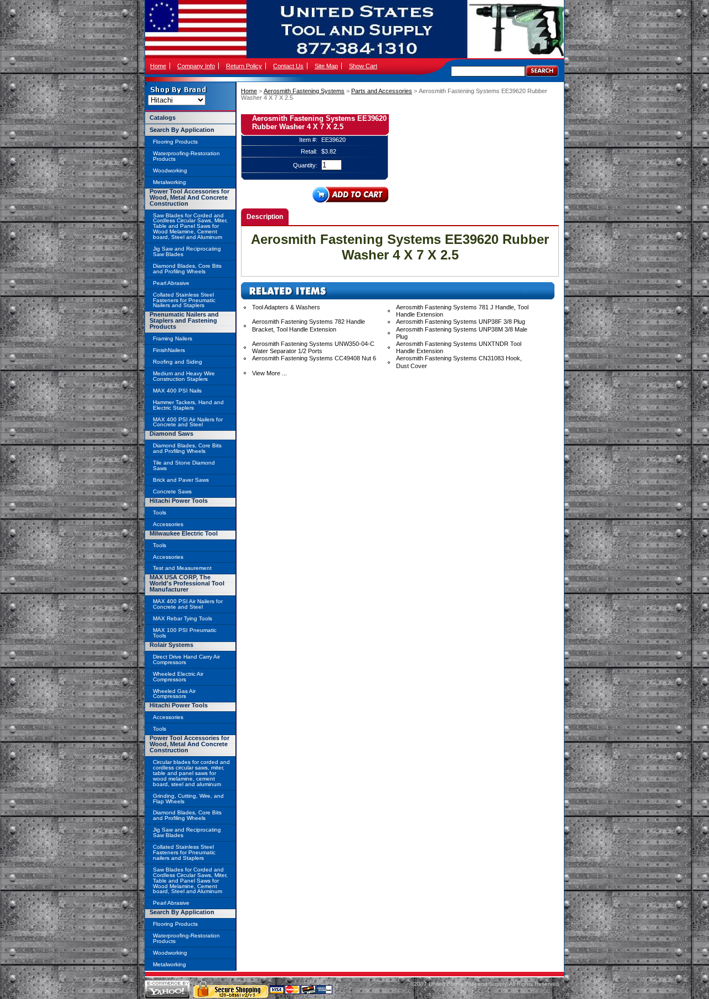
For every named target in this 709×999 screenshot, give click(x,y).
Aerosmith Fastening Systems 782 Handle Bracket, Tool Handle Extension (308, 325)
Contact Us (288, 66)
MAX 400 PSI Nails (177, 391)
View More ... (269, 373)
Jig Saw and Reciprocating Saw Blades (187, 251)
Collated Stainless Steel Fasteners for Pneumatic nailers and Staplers (184, 852)
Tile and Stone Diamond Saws (184, 465)
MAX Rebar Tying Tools (182, 618)
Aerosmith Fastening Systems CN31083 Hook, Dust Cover (459, 362)
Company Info (196, 66)
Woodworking (170, 170)
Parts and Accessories (381, 91)
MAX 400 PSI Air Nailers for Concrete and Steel (188, 422)
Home (158, 66)
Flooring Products (175, 142)
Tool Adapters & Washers (286, 307)
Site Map (326, 66)
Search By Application (182, 129)
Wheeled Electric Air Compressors (178, 676)
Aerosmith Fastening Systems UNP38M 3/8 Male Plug (461, 333)
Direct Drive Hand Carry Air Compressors (186, 659)
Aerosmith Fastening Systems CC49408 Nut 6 (314, 358)
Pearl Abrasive (171, 283)
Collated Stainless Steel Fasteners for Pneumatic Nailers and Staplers (184, 300)
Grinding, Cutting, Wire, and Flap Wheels (188, 798)
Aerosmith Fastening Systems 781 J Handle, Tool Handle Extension (462, 311)
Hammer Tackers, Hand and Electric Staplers (188, 405)
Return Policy (244, 66)
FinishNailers (169, 350)
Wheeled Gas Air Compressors (174, 694)
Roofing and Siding (177, 362)
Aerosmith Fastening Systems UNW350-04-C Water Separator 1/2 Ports (313, 347)
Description (264, 217)
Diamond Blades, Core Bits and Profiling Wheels (187, 268)
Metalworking (169, 182)
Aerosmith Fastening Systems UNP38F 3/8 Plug (460, 321)
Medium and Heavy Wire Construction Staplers (184, 376)
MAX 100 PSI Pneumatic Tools (185, 633)
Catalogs (163, 117)
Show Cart (363, 66)
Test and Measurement (182, 568)
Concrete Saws (172, 491)
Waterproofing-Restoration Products (186, 156)
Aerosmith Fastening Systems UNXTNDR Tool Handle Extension (458, 347)
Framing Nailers (172, 338)
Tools (159, 512)
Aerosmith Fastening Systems (304, 91)
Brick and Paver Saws (181, 480)
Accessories (168, 524)
